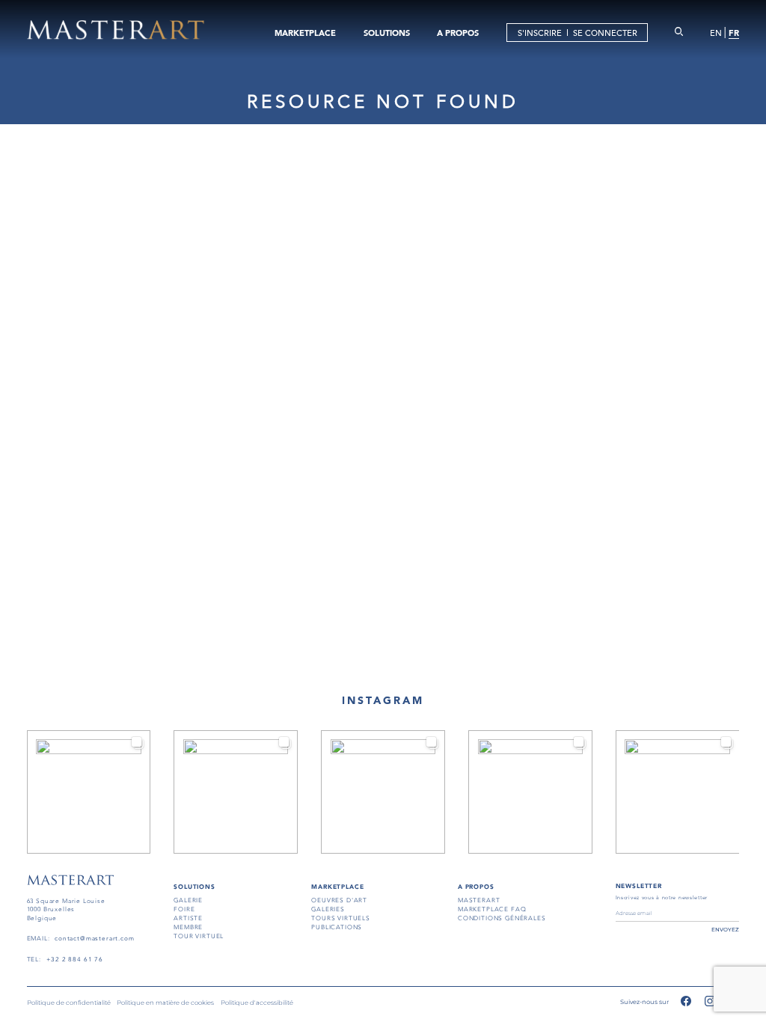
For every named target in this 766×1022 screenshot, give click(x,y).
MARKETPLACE (305, 33)
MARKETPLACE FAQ (492, 909)
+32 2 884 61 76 (74, 959)
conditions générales (502, 918)
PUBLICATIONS (336, 927)
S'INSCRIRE (540, 33)
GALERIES (328, 909)
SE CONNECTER (605, 33)
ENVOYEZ (725, 929)
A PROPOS (458, 33)
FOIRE (184, 909)
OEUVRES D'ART (339, 900)
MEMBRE (188, 927)
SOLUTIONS (387, 33)
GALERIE (188, 900)
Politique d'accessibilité (257, 1003)
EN (716, 33)
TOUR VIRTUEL (199, 936)
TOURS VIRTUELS (340, 918)
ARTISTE (188, 918)
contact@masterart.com (94, 938)
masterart (479, 900)
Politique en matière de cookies (165, 1003)
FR (734, 33)
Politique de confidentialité (69, 1003)
